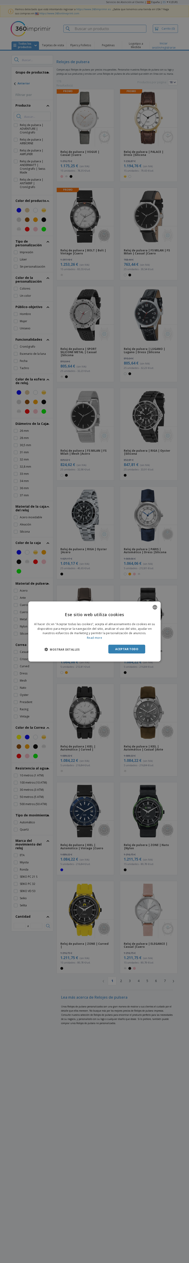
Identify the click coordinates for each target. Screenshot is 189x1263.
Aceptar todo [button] (126, 649)
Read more (94, 638)
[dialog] (94, 631)
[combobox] (155, 607)
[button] (62, 649)
